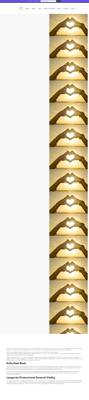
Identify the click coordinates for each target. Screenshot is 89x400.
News (59, 8)
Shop (39, 8)
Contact (65, 8)
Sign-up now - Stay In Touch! (34, 1)
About (34, 8)
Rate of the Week (49, 8)
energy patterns (23, 357)
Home (27, 8)
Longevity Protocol (46, 353)
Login (72, 8)
